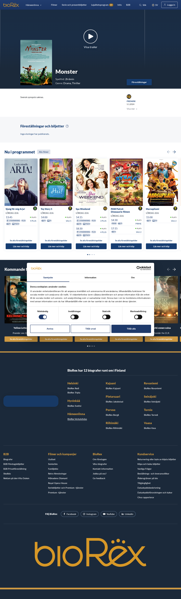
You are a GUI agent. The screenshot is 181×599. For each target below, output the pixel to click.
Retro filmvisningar (57, 473)
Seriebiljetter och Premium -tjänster (65, 487)
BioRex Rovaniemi (152, 388)
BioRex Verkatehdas (77, 419)
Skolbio (7, 473)
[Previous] (168, 152)
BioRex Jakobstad (114, 401)
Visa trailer (90, 47)
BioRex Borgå (112, 414)
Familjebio (53, 468)
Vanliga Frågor (144, 468)
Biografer (8, 459)
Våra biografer (100, 464)
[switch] (75, 317)
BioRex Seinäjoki (152, 401)
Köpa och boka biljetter (148, 464)
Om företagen (100, 459)
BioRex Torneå (151, 414)
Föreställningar (139, 82)
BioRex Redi (73, 388)
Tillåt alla (131, 328)
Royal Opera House (57, 483)
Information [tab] (90, 277)
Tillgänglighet (144, 483)
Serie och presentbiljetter (74, 4)
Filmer (54, 4)
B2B (128, 4)
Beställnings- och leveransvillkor (153, 473)
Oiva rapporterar (145, 497)
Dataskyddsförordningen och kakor (154, 492)
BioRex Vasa (150, 428)
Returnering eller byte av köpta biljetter (156, 459)
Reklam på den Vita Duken (16, 478)
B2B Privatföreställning (14, 468)
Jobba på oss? (99, 473)
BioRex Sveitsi (74, 405)
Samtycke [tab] (48, 277)
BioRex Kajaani (113, 388)
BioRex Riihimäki (114, 428)
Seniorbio (53, 464)
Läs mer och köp (21, 246)
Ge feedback (99, 478)
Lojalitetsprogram (101, 4)
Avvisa (50, 328)
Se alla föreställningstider (21, 339)
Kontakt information (103, 468)
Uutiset (51, 459)
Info (120, 4)
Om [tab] (133, 277)
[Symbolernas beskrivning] (67, 126)
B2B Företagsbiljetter (13, 464)
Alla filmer (44, 152)
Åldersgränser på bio (147, 478)
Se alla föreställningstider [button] (21, 240)
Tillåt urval (90, 328)
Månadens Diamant (57, 478)
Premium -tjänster (57, 492)
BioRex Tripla (73, 392)
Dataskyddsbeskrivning (148, 487)
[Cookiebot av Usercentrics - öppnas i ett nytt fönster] (138, 268)
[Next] (174, 152)
